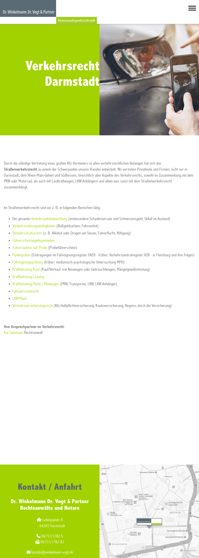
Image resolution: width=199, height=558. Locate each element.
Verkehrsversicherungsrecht (32, 305)
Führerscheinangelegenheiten (33, 240)
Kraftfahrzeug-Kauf (26, 269)
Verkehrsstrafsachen (27, 233)
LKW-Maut (19, 298)
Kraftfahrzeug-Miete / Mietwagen (35, 284)
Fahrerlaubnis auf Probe (29, 247)
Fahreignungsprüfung (27, 262)
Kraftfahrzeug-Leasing (28, 276)
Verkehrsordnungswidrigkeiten (33, 226)
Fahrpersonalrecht (25, 291)
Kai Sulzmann (13, 332)
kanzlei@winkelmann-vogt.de (52, 552)
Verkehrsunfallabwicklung (49, 218)
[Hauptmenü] (192, 9)
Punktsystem (21, 255)
